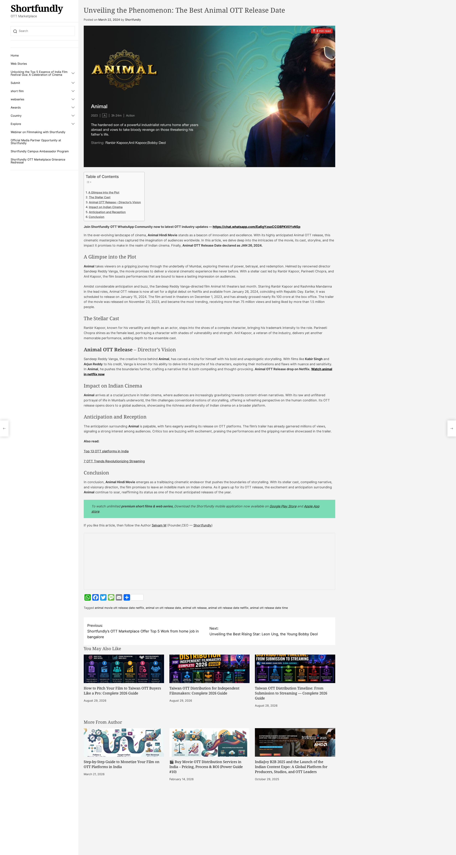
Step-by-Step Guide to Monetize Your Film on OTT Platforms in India (121, 764)
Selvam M (159, 525)
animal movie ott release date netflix (119, 607)
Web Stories (19, 63)
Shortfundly (37, 8)
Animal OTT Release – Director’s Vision (115, 202)
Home (15, 55)
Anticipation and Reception (107, 212)
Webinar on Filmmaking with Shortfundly (38, 132)
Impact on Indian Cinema (106, 207)
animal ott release (195, 607)
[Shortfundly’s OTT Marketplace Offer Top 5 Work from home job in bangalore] (4, 428)
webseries (17, 99)
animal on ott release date (163, 607)
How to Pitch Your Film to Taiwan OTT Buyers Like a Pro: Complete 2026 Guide (122, 691)
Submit (15, 83)
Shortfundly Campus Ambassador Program (40, 151)
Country (16, 115)
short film (17, 91)
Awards (16, 107)
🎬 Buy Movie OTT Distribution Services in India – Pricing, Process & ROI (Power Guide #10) (206, 766)
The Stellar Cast (99, 197)
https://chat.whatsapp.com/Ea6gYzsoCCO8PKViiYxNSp (256, 227)
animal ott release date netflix (228, 607)
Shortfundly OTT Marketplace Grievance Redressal (38, 161)
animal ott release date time (269, 607)
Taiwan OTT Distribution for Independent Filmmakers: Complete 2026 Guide (204, 691)
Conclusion (96, 217)
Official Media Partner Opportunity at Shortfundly (36, 141)
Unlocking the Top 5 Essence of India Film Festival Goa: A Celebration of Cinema (39, 73)
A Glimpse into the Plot (103, 192)
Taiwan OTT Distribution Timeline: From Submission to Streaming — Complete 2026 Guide (291, 693)
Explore (16, 124)
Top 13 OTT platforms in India (106, 451)
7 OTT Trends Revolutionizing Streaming (114, 461)
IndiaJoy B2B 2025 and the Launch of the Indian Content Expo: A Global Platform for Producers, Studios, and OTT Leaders (291, 766)
